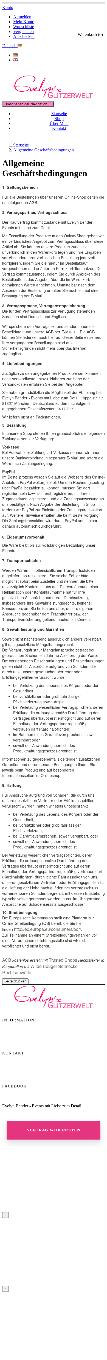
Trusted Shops (63, 960)
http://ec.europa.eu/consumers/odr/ (47, 929)
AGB (6, 960)
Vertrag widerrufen (53, 1130)
